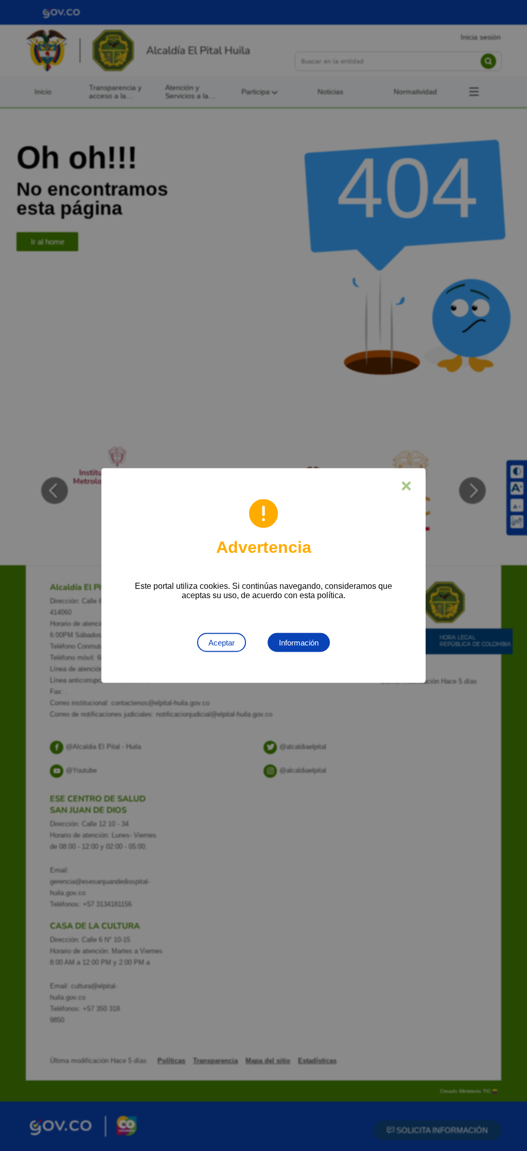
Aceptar (221, 642)
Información (299, 642)
